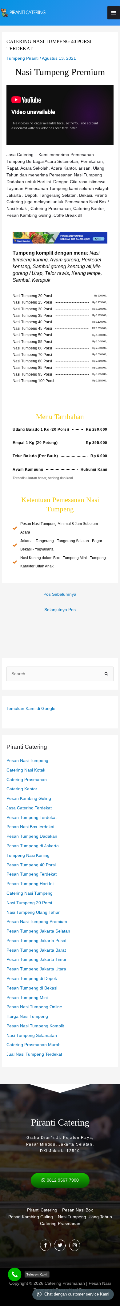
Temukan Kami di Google (30, 708)
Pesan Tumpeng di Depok (31, 978)
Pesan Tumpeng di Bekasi (31, 988)
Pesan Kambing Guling (28, 798)
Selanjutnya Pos (60, 609)
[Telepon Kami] (15, 1274)
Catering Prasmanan (26, 779)
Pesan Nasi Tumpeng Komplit (35, 1026)
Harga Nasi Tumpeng (27, 1016)
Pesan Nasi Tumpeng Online (34, 1007)
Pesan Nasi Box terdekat (30, 826)
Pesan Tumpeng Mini (27, 997)
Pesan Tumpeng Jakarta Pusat (36, 940)
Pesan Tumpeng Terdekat (31, 817)
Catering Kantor (21, 789)
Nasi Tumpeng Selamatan (31, 1035)
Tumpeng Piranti (22, 58)
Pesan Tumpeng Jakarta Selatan (38, 931)
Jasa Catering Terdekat (29, 808)
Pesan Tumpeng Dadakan (31, 836)
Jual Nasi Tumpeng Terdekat (34, 1054)
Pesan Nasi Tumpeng (27, 760)
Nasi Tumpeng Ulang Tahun (33, 912)
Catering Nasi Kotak (25, 770)
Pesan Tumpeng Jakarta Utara (36, 969)
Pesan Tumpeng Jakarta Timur (36, 959)
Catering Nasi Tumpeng (29, 893)
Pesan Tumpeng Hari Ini (30, 883)
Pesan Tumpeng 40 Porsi (31, 865)
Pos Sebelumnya (59, 594)
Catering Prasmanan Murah (33, 1044)
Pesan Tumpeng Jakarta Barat (36, 950)
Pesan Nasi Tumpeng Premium (36, 921)
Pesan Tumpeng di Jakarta (32, 846)
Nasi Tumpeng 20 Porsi (29, 903)
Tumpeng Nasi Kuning (28, 855)
